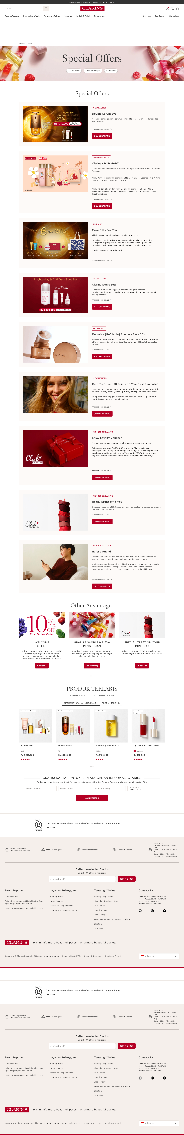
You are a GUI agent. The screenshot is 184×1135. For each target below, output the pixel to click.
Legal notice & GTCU (71, 956)
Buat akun (42, 666)
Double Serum (11, 897)
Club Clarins (99, 906)
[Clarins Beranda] (92, 9)
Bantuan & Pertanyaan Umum (63, 910)
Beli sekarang (92, 666)
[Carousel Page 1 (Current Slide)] (90, 675)
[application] (42, 642)
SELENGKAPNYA (102, 586)
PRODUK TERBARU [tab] (111, 703)
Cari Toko (98, 928)
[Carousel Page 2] (93, 675)
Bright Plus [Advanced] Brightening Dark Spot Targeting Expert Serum (24, 902)
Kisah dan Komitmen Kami (106, 901)
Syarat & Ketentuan (93, 956)
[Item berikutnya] (168, 644)
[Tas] (177, 8)
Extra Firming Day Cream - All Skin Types (24, 908)
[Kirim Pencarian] (46, 8)
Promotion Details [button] (100, 129)
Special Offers (73, 71)
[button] (25, 890)
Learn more (50, 827)
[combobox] (159, 956)
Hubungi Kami (56, 897)
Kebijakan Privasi (113, 956)
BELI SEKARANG (102, 136)
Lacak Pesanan (56, 901)
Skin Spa (98, 924)
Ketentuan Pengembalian (61, 906)
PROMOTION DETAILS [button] (100, 350)
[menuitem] (167, 8)
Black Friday (100, 915)
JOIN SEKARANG (102, 414)
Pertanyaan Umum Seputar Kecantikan (112, 919)
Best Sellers (111, 71)
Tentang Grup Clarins (103, 897)
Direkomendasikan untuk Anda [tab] (81, 703)
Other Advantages (93, 71)
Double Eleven (101, 910)
